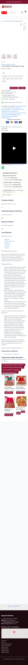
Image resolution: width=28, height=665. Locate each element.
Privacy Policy (4, 647)
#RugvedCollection (5, 116)
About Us (3, 642)
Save (7, 376)
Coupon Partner (5, 650)
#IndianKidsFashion (16, 109)
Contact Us (4, 640)
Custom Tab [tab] (7, 244)
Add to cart (13, 88)
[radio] (4, 76)
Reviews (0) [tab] (7, 242)
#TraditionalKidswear (6, 117)
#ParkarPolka (4, 114)
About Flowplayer (15, 164)
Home (2, 21)
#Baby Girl (10, 108)
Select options (8, 392)
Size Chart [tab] (6, 246)
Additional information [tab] (9, 241)
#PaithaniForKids (22, 113)
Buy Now (22, 88)
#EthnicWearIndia (17, 108)
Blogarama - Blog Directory (14, 606)
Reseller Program (5, 652)
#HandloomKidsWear (6, 109)
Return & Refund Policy (6, 644)
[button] (3, 12)
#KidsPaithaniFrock (5, 111)
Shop (6, 21)
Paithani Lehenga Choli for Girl (8, 64)
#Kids (23, 109)
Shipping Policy (4, 649)
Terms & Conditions (5, 645)
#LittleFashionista (5, 113)
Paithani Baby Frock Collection (11, 354)
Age (4, 73)
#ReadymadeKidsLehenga (14, 114)
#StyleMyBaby (14, 116)
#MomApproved (14, 113)
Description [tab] (7, 239)
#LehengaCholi (14, 111)
